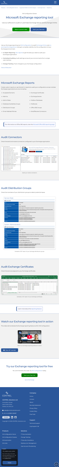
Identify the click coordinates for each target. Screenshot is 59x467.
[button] (55, 2)
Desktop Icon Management (28, 443)
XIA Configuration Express (9, 437)
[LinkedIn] (12, 417)
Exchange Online (41, 45)
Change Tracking (25, 437)
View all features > (6, 67)
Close (9, 462)
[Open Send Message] (56, 464)
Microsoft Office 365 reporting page (43, 124)
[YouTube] (15, 417)
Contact (6, 417)
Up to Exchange (29, 380)
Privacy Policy (33, 408)
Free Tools (32, 414)
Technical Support (35, 423)
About (31, 402)
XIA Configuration (26, 45)
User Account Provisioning (28, 446)
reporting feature (36, 308)
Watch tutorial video (21, 29)
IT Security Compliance (27, 440)
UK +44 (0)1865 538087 (10, 413)
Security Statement (35, 405)
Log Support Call (34, 426)
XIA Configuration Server (9, 434)
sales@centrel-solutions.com (12, 410)
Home (31, 396)
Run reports (19, 52)
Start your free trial (38, 29)
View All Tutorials (10, 350)
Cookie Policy (33, 411)
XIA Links (4, 443)
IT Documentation (26, 434)
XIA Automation (6, 440)
